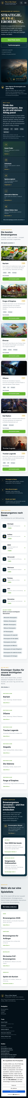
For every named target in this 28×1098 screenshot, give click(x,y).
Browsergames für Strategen (10, 656)
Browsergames (4, 1009)
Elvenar (6, 340)
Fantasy (9, 349)
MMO (9, 272)
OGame (5, 378)
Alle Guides (4, 1046)
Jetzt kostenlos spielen (14, 278)
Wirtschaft (11, 425)
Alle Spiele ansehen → (8, 243)
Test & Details (6, 275)
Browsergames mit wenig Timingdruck (13, 649)
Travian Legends (9, 454)
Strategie (14, 272)
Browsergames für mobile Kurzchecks (12, 652)
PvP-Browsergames (8, 631)
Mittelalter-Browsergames (10, 624)
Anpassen (14, 1085)
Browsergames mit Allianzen (10, 645)
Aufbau (4, 272)
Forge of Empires (9, 301)
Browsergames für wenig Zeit (10, 635)
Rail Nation (7, 416)
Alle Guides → (5, 687)
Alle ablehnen (14, 1088)
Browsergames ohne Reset (10, 642)
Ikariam (5, 263)
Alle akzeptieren (13, 1091)
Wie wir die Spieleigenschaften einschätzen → (14, 219)
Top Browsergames (14, 45)
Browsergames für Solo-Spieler (11, 638)
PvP (8, 387)
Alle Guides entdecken (10, 907)
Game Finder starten (14, 40)
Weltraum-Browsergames (10, 628)
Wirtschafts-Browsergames (10, 617)
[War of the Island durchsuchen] (21, 2)
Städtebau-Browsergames (10, 621)
